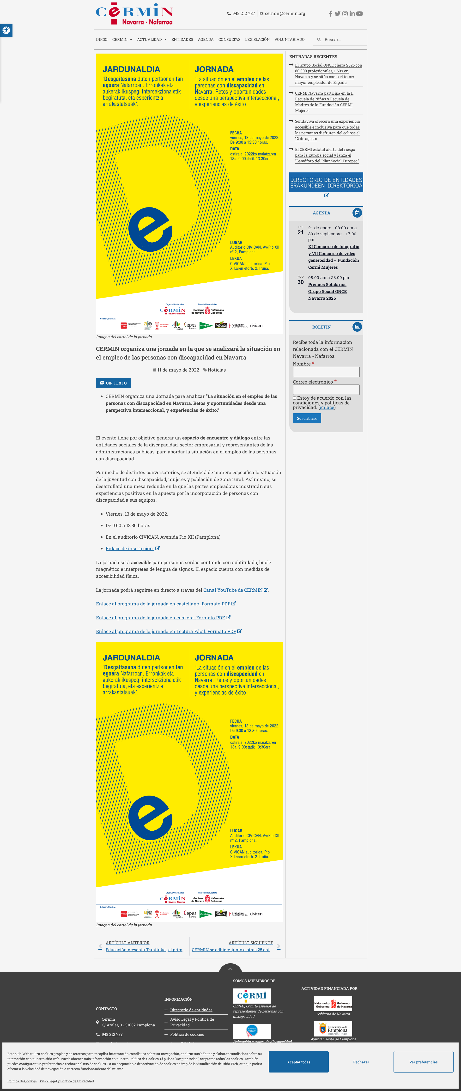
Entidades (182, 39)
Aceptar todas (298, 1062)
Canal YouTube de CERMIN (235, 590)
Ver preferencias (423, 1062)
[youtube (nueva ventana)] (359, 14)
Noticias (217, 370)
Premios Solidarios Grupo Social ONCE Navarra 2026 (327, 291)
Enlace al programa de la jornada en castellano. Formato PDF (166, 604)
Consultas (229, 39)
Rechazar (361, 1062)
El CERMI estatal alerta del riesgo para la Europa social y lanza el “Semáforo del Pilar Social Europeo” (327, 155)
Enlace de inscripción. (133, 548)
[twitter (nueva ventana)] (338, 14)
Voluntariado (289, 39)
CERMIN (119, 39)
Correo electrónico (315, 381)
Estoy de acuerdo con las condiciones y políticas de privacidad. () (322, 402)
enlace (327, 407)
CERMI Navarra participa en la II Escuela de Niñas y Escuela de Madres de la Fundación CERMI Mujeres (324, 102)
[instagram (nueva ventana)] (345, 14)
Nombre (303, 363)
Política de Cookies (22, 1081)
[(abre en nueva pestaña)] (326, 185)
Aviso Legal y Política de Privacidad (66, 1081)
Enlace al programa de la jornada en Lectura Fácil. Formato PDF (169, 631)
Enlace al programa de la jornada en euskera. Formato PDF (163, 618)
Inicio (102, 39)
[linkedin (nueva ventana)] (352, 14)
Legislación (257, 39)
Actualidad (149, 39)
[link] (189, 946)
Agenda (206, 39)
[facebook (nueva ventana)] (331, 14)
